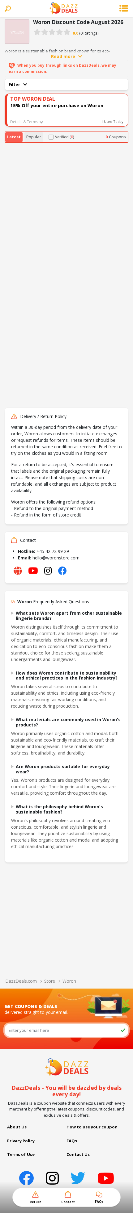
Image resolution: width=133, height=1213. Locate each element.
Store (49, 981)
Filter (14, 84)
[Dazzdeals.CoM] (66, 1067)
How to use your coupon (92, 1127)
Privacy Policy (21, 1141)
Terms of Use (21, 1154)
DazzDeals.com (21, 981)
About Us (17, 1127)
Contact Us (78, 1154)
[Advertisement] (66, 212)
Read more (63, 56)
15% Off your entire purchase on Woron (56, 105)
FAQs (71, 1141)
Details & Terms (24, 121)
